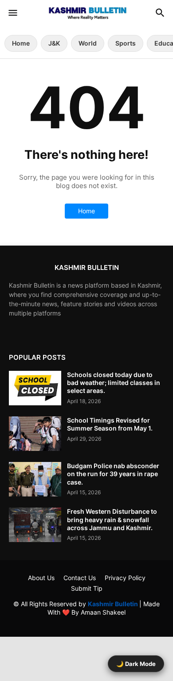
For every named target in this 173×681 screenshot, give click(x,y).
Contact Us (79, 577)
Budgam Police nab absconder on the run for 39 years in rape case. (113, 473)
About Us (41, 577)
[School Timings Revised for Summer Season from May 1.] (35, 433)
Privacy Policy (125, 577)
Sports (125, 43)
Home (21, 43)
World (88, 43)
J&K (54, 43)
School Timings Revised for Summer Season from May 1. (110, 424)
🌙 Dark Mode (136, 663)
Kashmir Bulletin (113, 604)
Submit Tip (86, 588)
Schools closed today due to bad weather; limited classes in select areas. (113, 382)
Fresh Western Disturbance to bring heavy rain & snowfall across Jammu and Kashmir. (112, 519)
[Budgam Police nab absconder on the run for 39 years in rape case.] (35, 479)
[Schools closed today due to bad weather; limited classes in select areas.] (35, 388)
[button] (12, 13)
